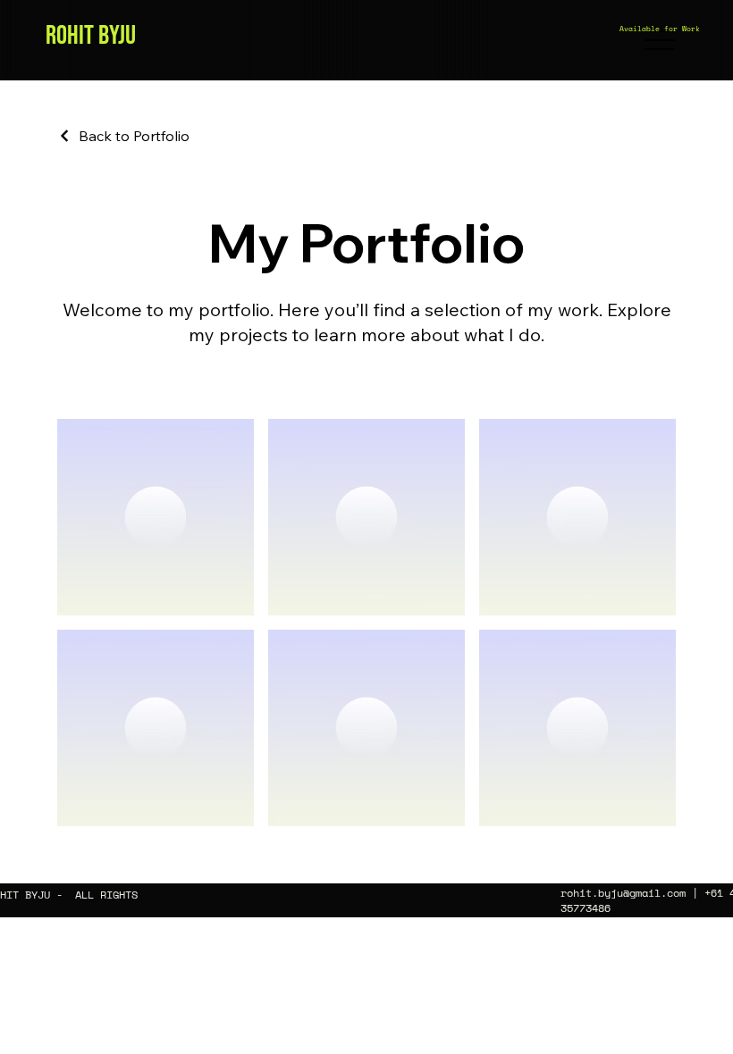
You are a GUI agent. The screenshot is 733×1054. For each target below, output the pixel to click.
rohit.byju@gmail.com (623, 892)
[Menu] (659, 40)
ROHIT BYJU (91, 36)
